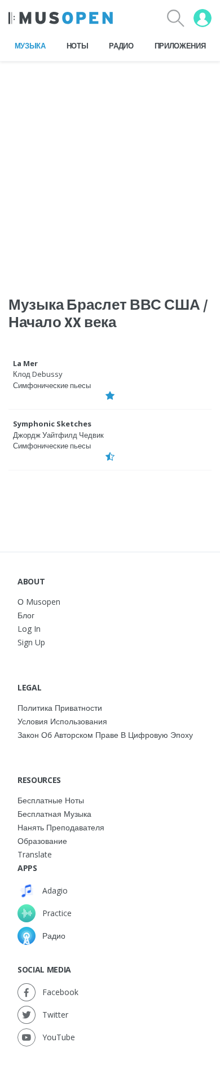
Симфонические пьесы (52, 385)
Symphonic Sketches (52, 424)
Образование (42, 840)
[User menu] (202, 18)
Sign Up (31, 642)
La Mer (25, 363)
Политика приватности (59, 707)
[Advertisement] (110, 171)
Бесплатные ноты (50, 800)
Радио (121, 46)
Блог (25, 615)
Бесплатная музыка (54, 813)
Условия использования (62, 721)
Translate (34, 854)
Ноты (78, 46)
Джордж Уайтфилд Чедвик (58, 435)
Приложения (180, 46)
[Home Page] (60, 18)
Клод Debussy (38, 374)
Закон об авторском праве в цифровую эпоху (105, 734)
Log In (29, 628)
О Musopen (38, 601)
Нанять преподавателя (60, 827)
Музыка (30, 46)
